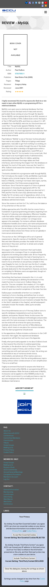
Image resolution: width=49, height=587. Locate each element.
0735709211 (19, 74)
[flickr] (42, 2)
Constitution (8, 440)
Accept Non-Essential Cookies (24, 535)
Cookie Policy (9, 452)
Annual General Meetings (13, 472)
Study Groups (9, 445)
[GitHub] (39, 2)
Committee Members (12, 438)
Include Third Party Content (24, 558)
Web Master (8, 499)
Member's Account (11, 477)
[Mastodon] (29, 2)
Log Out (7, 479)
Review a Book (9, 467)
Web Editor (8, 501)
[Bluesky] (26, 2)
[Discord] (42, 5)
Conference (8, 504)
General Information (11, 490)
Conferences (9, 436)
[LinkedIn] (36, 2)
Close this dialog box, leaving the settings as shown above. (24, 570)
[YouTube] (45, 2)
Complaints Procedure (12, 474)
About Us (7, 431)
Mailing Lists (8, 447)
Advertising (8, 497)
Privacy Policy (9, 450)
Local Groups (8, 494)
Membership (8, 492)
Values (6, 443)
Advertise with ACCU (11, 433)
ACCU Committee (10, 470)
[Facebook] (33, 2)
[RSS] (45, 5)
